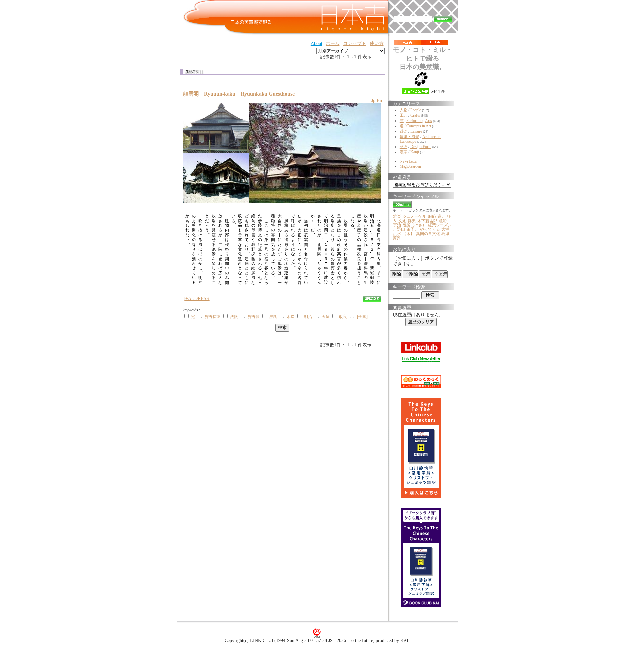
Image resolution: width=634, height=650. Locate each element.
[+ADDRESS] (197, 298)
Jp (373, 100)
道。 (441, 216)
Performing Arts (419, 120)
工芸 (403, 115)
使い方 (377, 43)
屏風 (273, 316)
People (415, 110)
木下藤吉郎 (427, 221)
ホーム (332, 43)
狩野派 (254, 316)
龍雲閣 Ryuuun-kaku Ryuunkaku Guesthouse (239, 94)
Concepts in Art (418, 126)
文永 (402, 221)
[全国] (362, 316)
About (316, 43)
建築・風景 (409, 136)
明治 (308, 316)
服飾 (432, 216)
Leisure (416, 131)
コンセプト (354, 43)
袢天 (412, 221)
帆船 (443, 221)
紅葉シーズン (440, 225)
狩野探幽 (213, 316)
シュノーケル (414, 216)
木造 (291, 316)
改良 (343, 316)
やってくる (430, 229)
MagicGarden (410, 166)
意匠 (403, 146)
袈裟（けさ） (414, 225)
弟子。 (412, 229)
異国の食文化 (428, 233)
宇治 (397, 225)
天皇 (326, 316)
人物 (403, 110)
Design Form (420, 146)
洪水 (397, 233)
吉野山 (399, 229)
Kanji (414, 152)
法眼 (234, 316)
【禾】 (408, 233)
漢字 (403, 152)
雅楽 (397, 216)
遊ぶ (403, 131)
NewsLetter (409, 161)
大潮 (445, 229)
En (379, 100)
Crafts (415, 115)
